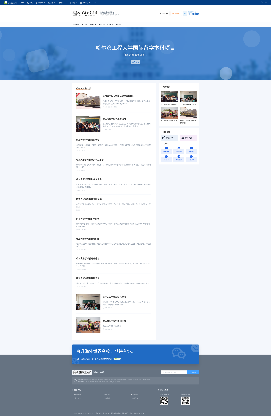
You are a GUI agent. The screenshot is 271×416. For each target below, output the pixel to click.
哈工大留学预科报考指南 (114, 119)
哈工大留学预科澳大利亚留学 (90, 159)
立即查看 (135, 62)
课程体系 (135, 394)
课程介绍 (107, 394)
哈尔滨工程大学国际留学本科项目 (118, 96)
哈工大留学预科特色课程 (114, 297)
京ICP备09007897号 (137, 413)
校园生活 (107, 398)
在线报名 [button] (165, 13)
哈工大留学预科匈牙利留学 (89, 199)
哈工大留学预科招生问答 (88, 219)
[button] (262, 2)
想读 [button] (51, 3)
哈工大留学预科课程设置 (88, 278)
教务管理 (135, 398)
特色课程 (78, 398)
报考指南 (78, 394)
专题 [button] (73, 3)
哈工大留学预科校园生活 (114, 321)
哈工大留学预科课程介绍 (88, 239)
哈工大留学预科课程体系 (88, 258)
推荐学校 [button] (85, 3)
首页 (31, 3)
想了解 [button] (40, 3)
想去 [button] (62, 3)
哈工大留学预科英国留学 (88, 140)
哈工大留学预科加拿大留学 (89, 179)
